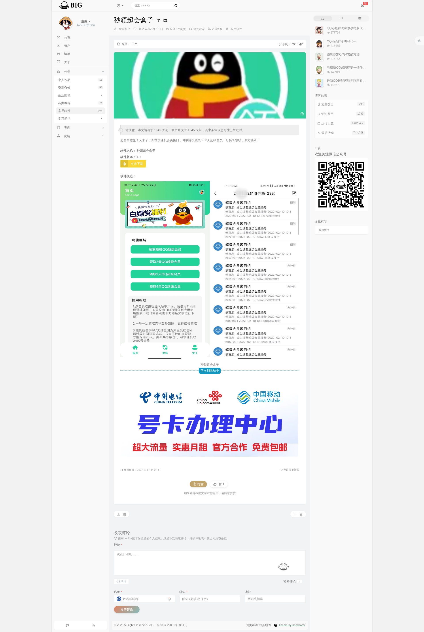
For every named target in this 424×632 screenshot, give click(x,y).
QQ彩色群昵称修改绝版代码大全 (349, 28)
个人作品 (80, 80)
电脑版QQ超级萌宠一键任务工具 (349, 67)
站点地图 (265, 625)
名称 (118, 592)
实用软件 (80, 111)
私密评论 (289, 581)
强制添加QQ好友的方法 (343, 54)
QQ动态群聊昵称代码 (341, 41)
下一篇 (298, 514)
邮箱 (183, 592)
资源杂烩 (80, 87)
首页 (124, 44)
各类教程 (80, 103)
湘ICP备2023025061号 (163, 625)
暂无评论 (199, 29)
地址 (248, 592)
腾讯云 (182, 625)
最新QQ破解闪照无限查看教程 (348, 80)
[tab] (322, 18)
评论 (118, 545)
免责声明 (252, 625)
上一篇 (121, 514)
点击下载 (137, 164)
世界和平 (124, 29)
